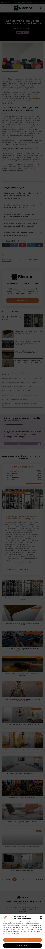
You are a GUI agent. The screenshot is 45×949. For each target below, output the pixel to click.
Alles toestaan (22, 940)
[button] (41, 917)
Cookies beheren (22, 946)
